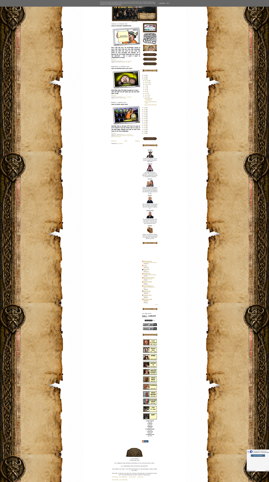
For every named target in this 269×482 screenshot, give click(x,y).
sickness (124, 98)
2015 (145, 122)
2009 (145, 133)
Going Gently (146, 269)
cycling (122, 135)
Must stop (145, 296)
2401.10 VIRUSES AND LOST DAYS (121, 68)
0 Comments (129, 61)
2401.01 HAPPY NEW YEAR (119, 104)
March (146, 93)
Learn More (162, 3)
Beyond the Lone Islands (149, 277)
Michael (145, 282)
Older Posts (137, 141)
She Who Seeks (147, 273)
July (146, 86)
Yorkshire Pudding (148, 281)
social (119, 136)
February (147, 95)
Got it (167, 3)
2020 (145, 113)
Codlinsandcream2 (148, 261)
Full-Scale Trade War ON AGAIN (150, 274)
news (129, 62)
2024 (145, 79)
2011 (145, 129)
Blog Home (132, 477)
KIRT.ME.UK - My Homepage (119, 477)
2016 (145, 120)
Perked (145, 270)
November (147, 82)
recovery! (145, 266)
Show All (156, 304)
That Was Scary (147, 292)
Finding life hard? (147, 295)
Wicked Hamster (147, 291)
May (146, 89)
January (146, 96)
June (146, 87)
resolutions (114, 136)
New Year (126, 135)
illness (117, 98)
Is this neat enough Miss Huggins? (150, 262)
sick (120, 98)
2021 (145, 111)
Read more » (114, 59)
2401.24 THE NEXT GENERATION (121, 26)
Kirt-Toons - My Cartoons (119, 479)
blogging (117, 135)
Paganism (131, 135)
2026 (145, 75)
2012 (145, 127)
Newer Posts (114, 141)
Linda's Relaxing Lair (148, 285)
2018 (145, 116)
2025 (145, 77)
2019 (145, 114)
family (119, 62)
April (146, 91)
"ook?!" (145, 265)
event (116, 62)
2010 (145, 131)
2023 (145, 107)
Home (126, 141)
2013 (145, 125)
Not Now (145, 301)
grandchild (124, 62)
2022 (145, 109)
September (147, 84)
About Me (140, 477)
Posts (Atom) (119, 143)
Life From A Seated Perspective (148, 300)
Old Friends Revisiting (148, 278)
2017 (145, 118)
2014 (145, 124)
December (147, 80)
